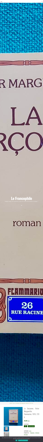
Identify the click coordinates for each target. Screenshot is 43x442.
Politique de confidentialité (23, 440)
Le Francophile (21, 198)
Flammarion (32, 433)
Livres (14, 403)
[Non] (41, 439)
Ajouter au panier (31, 426)
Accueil (11, 403)
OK (16, 440)
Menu (1, 1)
